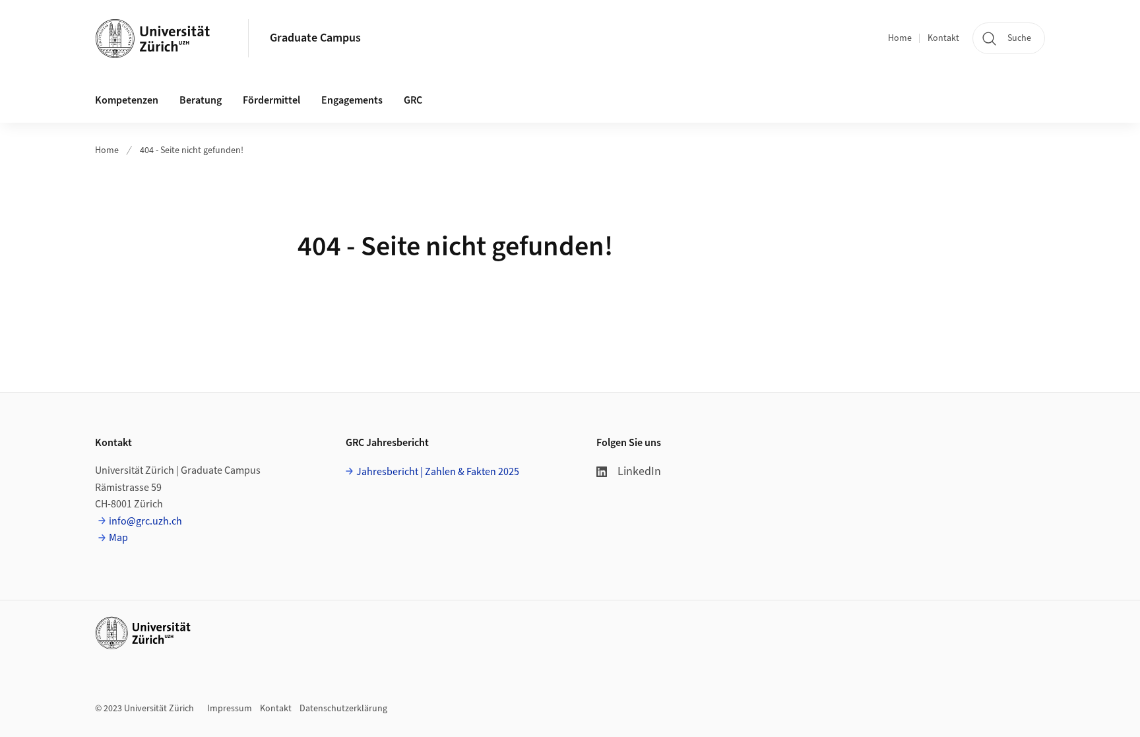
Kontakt (943, 38)
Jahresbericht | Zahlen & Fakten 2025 (437, 472)
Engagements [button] (352, 100)
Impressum (229, 708)
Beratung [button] (200, 100)
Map (118, 537)
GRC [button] (413, 100)
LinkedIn (639, 471)
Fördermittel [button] (271, 100)
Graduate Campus (315, 38)
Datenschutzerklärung (343, 708)
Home (900, 38)
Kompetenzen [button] (126, 100)
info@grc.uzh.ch (145, 521)
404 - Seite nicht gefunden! (191, 150)
